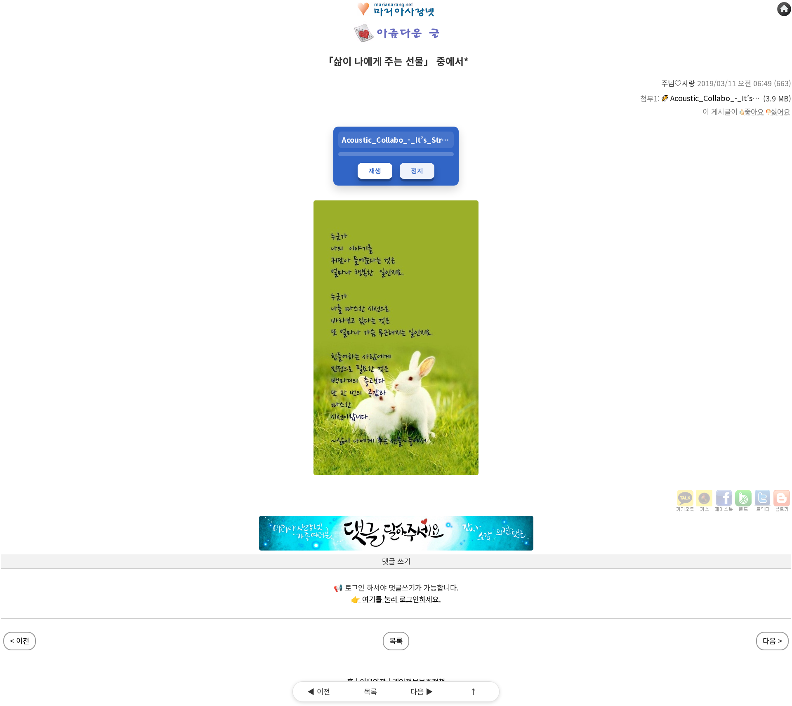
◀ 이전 (318, 691)
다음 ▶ (421, 691)
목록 (396, 640)
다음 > (772, 640)
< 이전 (19, 640)
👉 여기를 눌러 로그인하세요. (396, 599)
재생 (375, 170)
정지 (417, 170)
